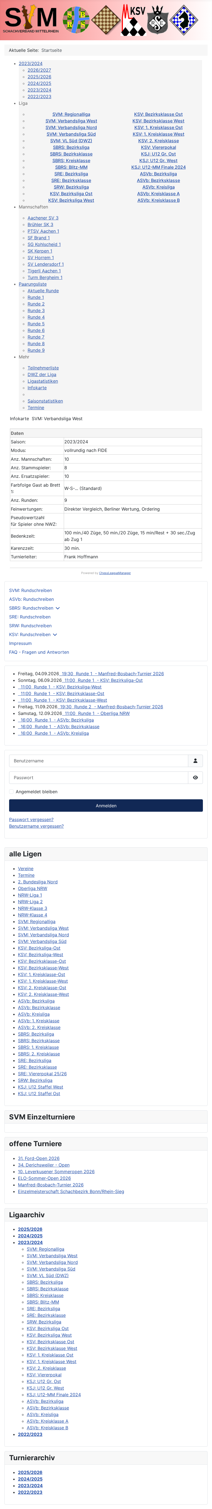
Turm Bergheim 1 (45, 277)
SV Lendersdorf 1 (46, 264)
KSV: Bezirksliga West (71, 200)
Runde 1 (36, 297)
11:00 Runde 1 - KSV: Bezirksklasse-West (62, 700)
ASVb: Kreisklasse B (158, 200)
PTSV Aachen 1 (43, 231)
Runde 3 (36, 310)
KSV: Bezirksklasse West (158, 121)
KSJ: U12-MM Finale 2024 (158, 167)
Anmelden (106, 805)
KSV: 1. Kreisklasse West (158, 134)
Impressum (20, 643)
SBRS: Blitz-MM (71, 167)
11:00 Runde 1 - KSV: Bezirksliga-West (60, 687)
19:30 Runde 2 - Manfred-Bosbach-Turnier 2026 (110, 706)
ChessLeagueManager (115, 573)
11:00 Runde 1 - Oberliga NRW (96, 713)
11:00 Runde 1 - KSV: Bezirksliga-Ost (102, 680)
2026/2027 (39, 70)
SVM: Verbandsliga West (71, 121)
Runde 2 (36, 304)
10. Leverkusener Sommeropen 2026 (56, 1171)
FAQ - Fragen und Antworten (39, 652)
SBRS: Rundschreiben (31, 608)
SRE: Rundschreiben (30, 617)
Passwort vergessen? (31, 819)
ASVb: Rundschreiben (31, 599)
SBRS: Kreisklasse (71, 160)
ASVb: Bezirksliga (158, 173)
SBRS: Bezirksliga (71, 147)
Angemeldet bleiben (36, 791)
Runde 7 (36, 337)
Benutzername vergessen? (36, 826)
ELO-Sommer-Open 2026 (44, 1178)
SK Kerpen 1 (40, 251)
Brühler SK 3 (40, 224)
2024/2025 (39, 83)
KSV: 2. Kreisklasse (158, 140)
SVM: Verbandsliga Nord (71, 127)
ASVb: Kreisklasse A (158, 193)
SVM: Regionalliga (71, 114)
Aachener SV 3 (43, 218)
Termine (36, 407)
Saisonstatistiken (45, 401)
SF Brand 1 (39, 237)
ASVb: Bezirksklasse (158, 180)
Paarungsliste (33, 284)
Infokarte (37, 387)
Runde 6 (36, 330)
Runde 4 (36, 317)
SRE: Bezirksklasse (71, 180)
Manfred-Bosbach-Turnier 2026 (51, 1185)
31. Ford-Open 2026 (39, 1158)
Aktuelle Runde (43, 290)
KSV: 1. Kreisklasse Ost (158, 127)
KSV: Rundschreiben (30, 634)
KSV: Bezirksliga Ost (71, 193)
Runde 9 (36, 350)
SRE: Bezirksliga (71, 173)
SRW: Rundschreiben (30, 625)
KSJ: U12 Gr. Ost (158, 154)
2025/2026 (39, 76)
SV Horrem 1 (41, 257)
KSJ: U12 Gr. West (158, 160)
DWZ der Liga (42, 374)
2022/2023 (39, 96)
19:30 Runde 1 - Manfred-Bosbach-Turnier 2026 (111, 673)
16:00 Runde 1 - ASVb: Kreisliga (53, 733)
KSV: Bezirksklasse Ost (158, 114)
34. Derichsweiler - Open (44, 1165)
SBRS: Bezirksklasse (71, 154)
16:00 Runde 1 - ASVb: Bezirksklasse (58, 726)
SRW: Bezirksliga (71, 187)
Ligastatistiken (43, 381)
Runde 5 (36, 323)
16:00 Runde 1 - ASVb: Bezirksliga (56, 720)
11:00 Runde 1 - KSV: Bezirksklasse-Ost (61, 693)
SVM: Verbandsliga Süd (71, 134)
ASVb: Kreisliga (158, 187)
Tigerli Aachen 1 (44, 271)
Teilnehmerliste (43, 368)
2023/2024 (31, 63)
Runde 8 (36, 343)
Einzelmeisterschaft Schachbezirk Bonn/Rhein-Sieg (71, 1191)
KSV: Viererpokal (158, 147)
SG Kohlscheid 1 (44, 244)
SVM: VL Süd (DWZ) (71, 140)
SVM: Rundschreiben (30, 590)
